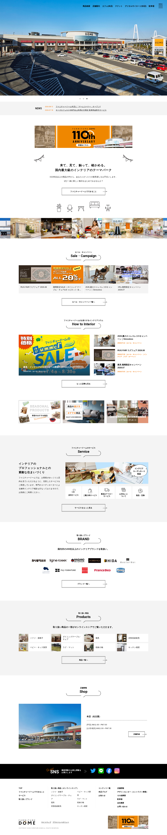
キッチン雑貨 (82, 806)
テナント (118, 6)
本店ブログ (103, 792)
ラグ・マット (82, 799)
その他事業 (121, 795)
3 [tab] (86, 98)
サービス (22, 795)
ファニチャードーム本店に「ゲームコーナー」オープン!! (78, 107)
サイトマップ (46, 822)
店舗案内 (96, 6)
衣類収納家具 (56, 806)
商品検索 (86, 6)
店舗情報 (120, 788)
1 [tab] (80, 98)
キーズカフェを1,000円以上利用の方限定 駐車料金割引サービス (81, 110)
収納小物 (80, 802)
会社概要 (120, 803)
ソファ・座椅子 (57, 792)
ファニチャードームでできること (31, 792)
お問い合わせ (122, 806)
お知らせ (102, 795)
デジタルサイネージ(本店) (135, 6)
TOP (20, 788)
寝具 (53, 802)
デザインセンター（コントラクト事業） (132, 792)
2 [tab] (83, 98)
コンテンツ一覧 (105, 788)
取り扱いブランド (25, 799)
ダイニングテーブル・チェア (61, 797)
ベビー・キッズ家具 (84, 793)
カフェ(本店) (107, 6)
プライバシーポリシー (61, 822)
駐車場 (151, 6)
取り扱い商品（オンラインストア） (64, 788)
